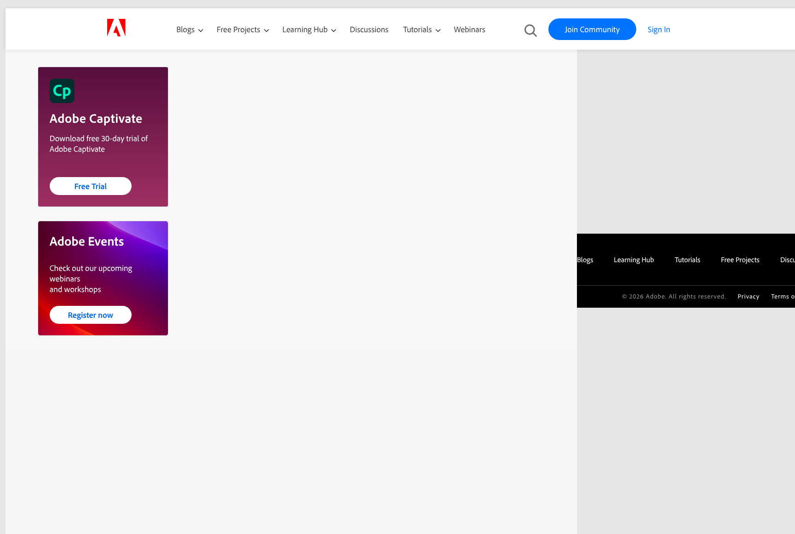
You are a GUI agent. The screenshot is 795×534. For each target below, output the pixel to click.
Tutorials (418, 29)
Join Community (592, 29)
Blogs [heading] (585, 259)
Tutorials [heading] (687, 259)
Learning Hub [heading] (634, 259)
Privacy (748, 296)
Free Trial (90, 186)
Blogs (185, 29)
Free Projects (239, 29)
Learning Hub (306, 29)
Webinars (469, 29)
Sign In (659, 29)
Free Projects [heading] (740, 259)
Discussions (369, 29)
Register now (90, 315)
